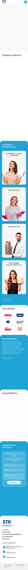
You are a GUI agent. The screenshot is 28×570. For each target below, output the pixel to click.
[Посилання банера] (14, 168)
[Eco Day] (20, 329)
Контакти (5, 539)
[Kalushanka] (8, 322)
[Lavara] (20, 322)
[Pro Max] (8, 329)
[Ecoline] (20, 315)
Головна (5, 530)
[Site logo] (4, 2)
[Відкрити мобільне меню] (25, 2)
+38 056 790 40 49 (10, 552)
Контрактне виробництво (11, 534)
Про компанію (7, 536)
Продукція (6, 532)
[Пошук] (22, 2)
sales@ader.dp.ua (11, 556)
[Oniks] (8, 315)
